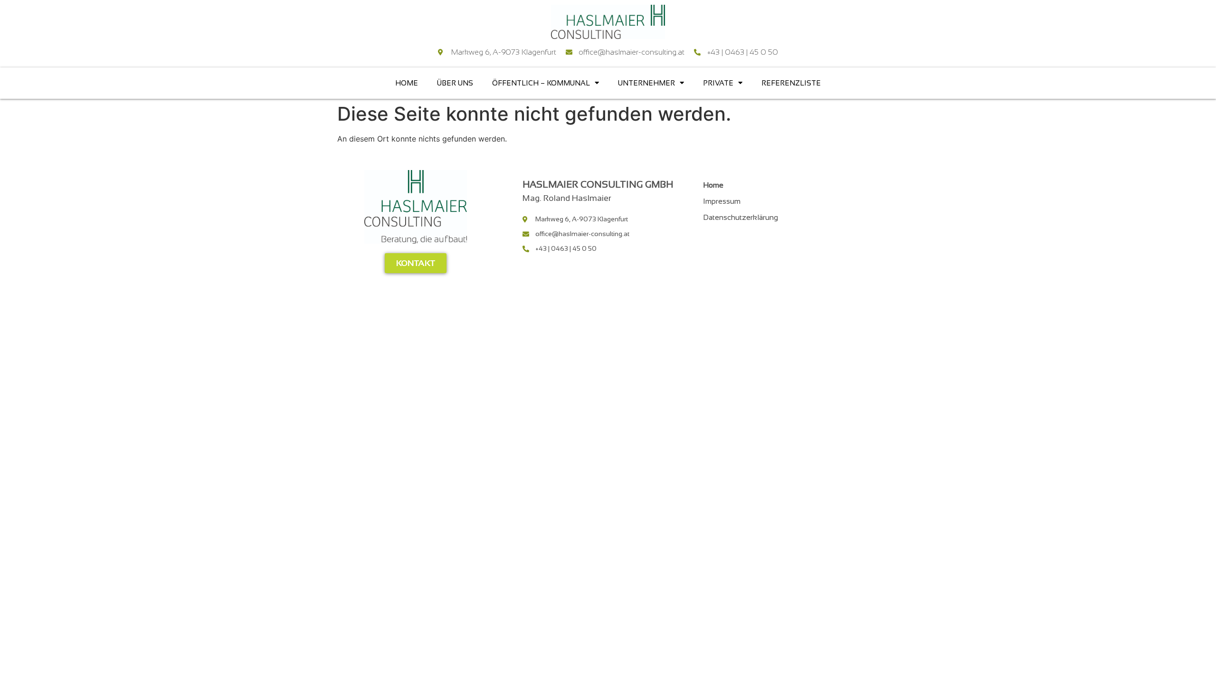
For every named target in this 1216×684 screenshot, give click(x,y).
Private (718, 83)
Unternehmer (646, 83)
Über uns (455, 83)
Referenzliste (791, 83)
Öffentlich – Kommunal (541, 83)
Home (406, 83)
